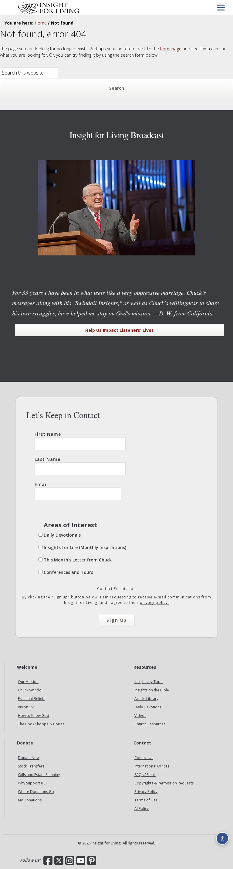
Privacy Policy (145, 791)
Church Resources (149, 724)
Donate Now (28, 757)
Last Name (47, 459)
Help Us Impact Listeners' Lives (119, 330)
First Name (48, 434)
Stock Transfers (31, 766)
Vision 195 (26, 707)
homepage (170, 49)
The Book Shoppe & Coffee (41, 724)
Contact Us (143, 757)
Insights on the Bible (151, 690)
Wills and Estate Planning (39, 774)
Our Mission (28, 681)
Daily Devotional (148, 707)
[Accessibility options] (222, 838)
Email (41, 484)
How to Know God (33, 715)
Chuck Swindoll (30, 690)
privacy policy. (154, 602)
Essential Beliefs (31, 698)
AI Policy (141, 808)
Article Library (146, 698)
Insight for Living (48, 7)
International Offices (151, 766)
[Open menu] (220, 8)
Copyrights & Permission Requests (164, 783)
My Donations (30, 800)
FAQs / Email (145, 774)
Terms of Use (145, 800)
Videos (140, 715)
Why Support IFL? (32, 783)
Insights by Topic (148, 681)
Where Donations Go (36, 791)
